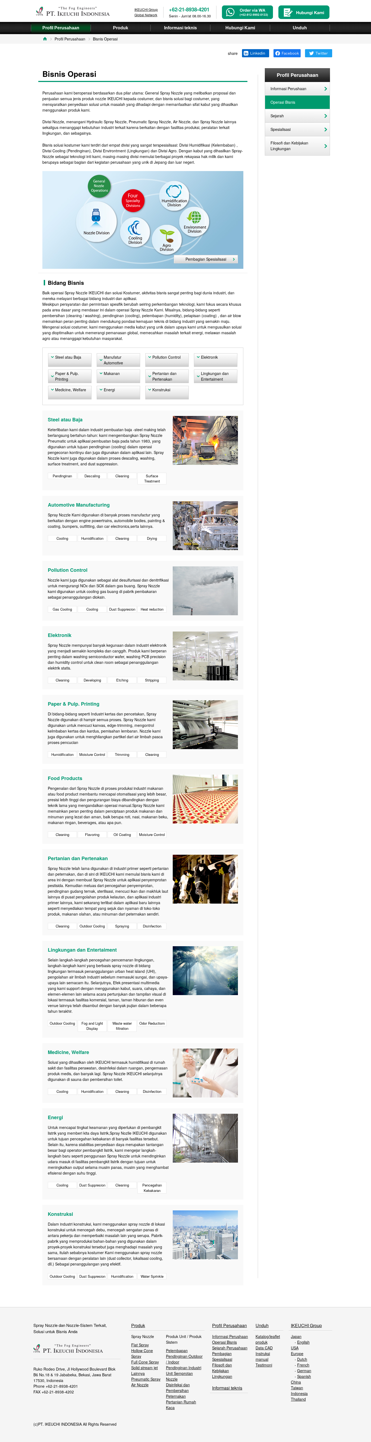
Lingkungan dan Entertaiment (215, 376)
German (304, 1370)
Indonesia (299, 1393)
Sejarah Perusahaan (229, 1348)
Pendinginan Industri (183, 1367)
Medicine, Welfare (70, 389)
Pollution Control (166, 357)
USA (294, 1348)
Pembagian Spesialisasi (206, 259)
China (296, 1382)
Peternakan (176, 1396)
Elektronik (209, 357)
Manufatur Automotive (113, 359)
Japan (296, 1336)
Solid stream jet (144, 1367)
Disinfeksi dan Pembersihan (178, 1387)
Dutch (302, 1359)
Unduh (262, 1325)
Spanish (304, 1376)
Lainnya (138, 1373)
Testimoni (264, 1365)
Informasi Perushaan (288, 88)
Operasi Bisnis (283, 102)
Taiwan (297, 1387)
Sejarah (277, 115)
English (303, 1342)
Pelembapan (177, 1350)
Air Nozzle (140, 1384)
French (303, 1365)
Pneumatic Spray (146, 1379)
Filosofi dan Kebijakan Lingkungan (289, 145)
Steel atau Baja (68, 357)
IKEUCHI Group (306, 1325)
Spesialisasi (281, 129)
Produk (138, 1325)
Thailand (298, 1399)
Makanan (112, 373)
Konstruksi (161, 389)
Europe (297, 1353)
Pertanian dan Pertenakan (164, 376)
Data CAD (264, 1348)
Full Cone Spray (145, 1362)
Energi (109, 389)
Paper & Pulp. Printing (67, 376)
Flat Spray (140, 1345)
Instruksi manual (263, 1356)
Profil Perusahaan (70, 39)
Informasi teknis (227, 1388)
